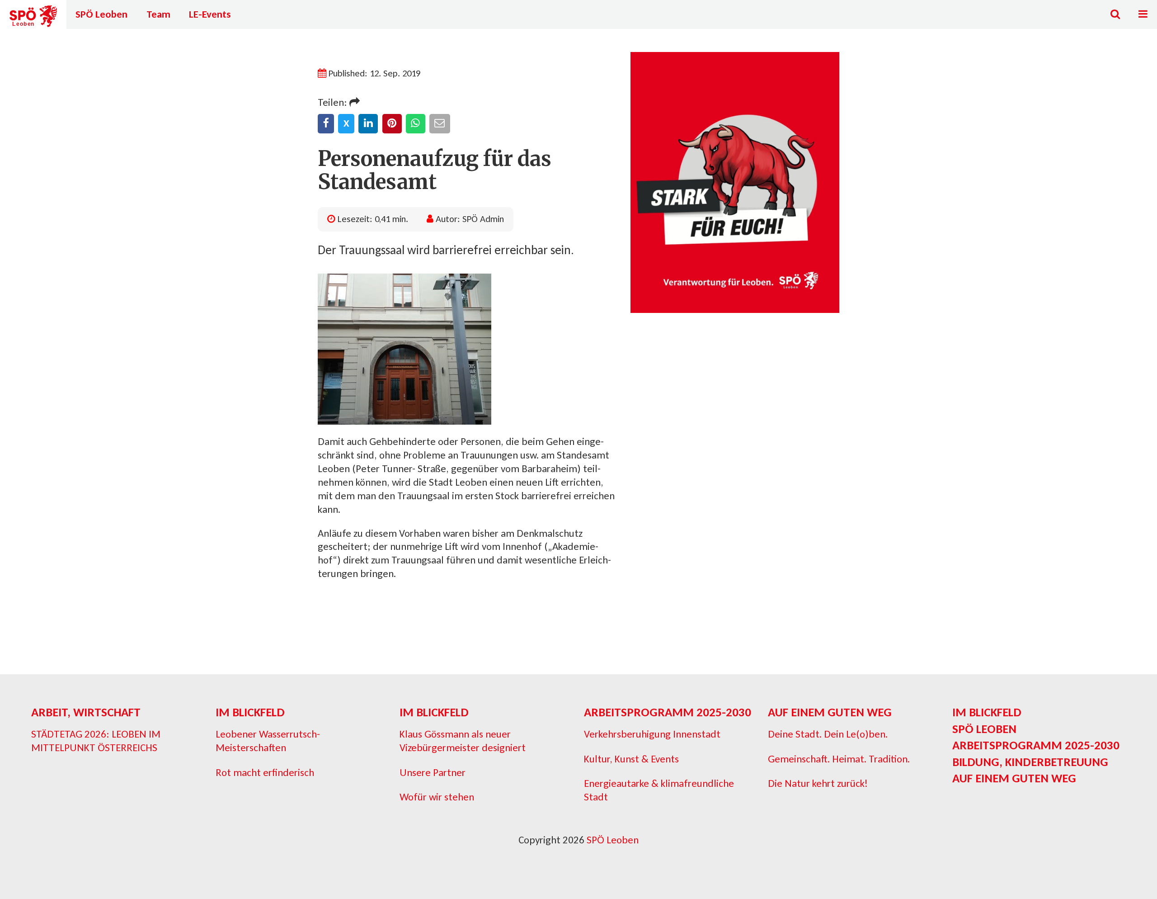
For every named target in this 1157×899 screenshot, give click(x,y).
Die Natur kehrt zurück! (818, 783)
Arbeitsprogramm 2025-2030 (667, 712)
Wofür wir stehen (437, 796)
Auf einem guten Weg (830, 712)
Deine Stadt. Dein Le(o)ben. (828, 734)
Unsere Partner (433, 772)
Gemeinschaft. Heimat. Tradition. (839, 758)
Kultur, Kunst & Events (631, 758)
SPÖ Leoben (101, 14)
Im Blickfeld (250, 712)
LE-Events (210, 14)
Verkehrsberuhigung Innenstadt (652, 734)
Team (158, 14)
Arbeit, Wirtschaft (86, 712)
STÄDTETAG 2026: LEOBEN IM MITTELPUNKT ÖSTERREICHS (95, 741)
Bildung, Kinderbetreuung (1030, 761)
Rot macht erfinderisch (265, 772)
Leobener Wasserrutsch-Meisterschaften (268, 741)
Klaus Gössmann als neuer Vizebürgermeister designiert (463, 741)
